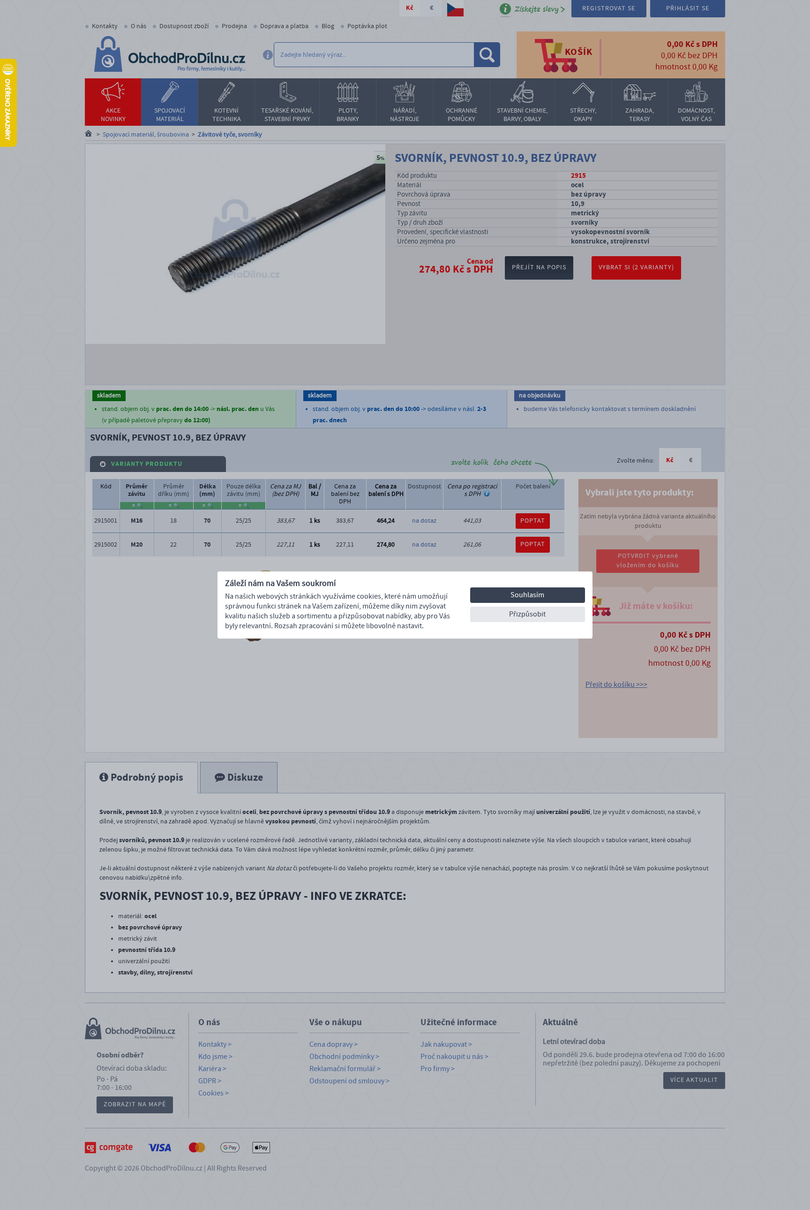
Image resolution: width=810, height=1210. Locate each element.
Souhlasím (527, 595)
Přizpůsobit (527, 614)
